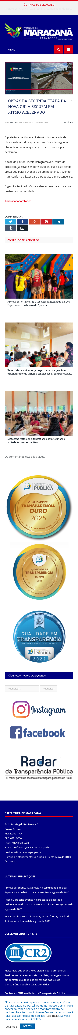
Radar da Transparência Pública (46, 993)
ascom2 (14, 122)
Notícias (68, 122)
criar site (28, 970)
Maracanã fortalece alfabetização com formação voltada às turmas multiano (36, 440)
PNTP (21, 993)
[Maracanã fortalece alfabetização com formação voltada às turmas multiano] (39, 413)
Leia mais (52, 1015)
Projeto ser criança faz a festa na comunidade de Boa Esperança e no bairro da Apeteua (38, 303)
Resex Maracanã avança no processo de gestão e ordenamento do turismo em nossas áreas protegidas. (40, 8)
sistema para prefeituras (51, 970)
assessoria (30, 975)
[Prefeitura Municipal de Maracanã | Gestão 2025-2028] (39, 31)
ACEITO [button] (27, 1026)
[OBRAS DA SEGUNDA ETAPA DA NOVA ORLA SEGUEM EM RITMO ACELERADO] (39, 78)
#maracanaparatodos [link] (18, 201)
